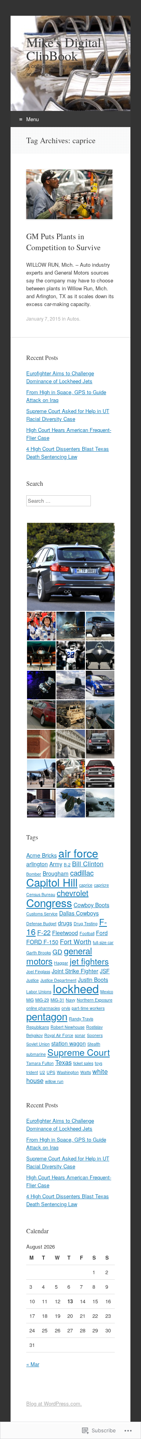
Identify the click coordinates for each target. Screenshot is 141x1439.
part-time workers (88, 1008)
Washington (68, 1072)
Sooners (95, 1035)
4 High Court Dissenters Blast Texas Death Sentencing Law (67, 452)
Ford (102, 933)
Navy (70, 1000)
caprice (85, 885)
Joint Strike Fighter (75, 971)
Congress (49, 902)
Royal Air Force (58, 1035)
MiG (30, 1000)
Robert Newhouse (68, 1027)
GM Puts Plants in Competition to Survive (63, 242)
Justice (32, 980)
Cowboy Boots (91, 905)
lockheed (76, 988)
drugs (65, 923)
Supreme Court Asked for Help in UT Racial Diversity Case (67, 414)
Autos (73, 318)
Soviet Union (38, 1044)
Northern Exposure (94, 1000)
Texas (63, 1062)
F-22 (44, 932)
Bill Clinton (87, 863)
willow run (54, 1081)
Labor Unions (38, 991)
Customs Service (42, 914)
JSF (105, 971)
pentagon (46, 1016)
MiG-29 (42, 1000)
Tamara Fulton (40, 1063)
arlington (37, 864)
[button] (70, 567)
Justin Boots (93, 979)
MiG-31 (57, 1000)
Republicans (37, 1027)
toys (98, 1063)
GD (57, 951)
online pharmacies (43, 1008)
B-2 (67, 864)
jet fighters (89, 961)
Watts (85, 1072)
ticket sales (83, 1063)
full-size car (103, 942)
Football (87, 933)
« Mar (32, 1364)
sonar (80, 1035)
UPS (51, 1072)
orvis (65, 1008)
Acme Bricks (41, 855)
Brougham (56, 873)
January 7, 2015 (43, 318)
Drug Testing (86, 923)
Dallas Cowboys (79, 913)
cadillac (82, 872)
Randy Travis (81, 1019)
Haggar (61, 963)
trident (32, 1072)
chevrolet (73, 892)
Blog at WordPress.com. (54, 1403)
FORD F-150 (42, 942)
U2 (42, 1072)
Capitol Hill (52, 882)
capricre (101, 885)
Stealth (93, 1044)
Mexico (106, 991)
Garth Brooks (38, 953)
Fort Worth (75, 941)
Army (55, 864)
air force (78, 853)
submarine (36, 1054)
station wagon (68, 1043)
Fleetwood (65, 933)
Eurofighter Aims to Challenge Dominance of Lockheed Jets (60, 377)
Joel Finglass (38, 971)
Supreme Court (78, 1052)
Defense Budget (41, 923)
